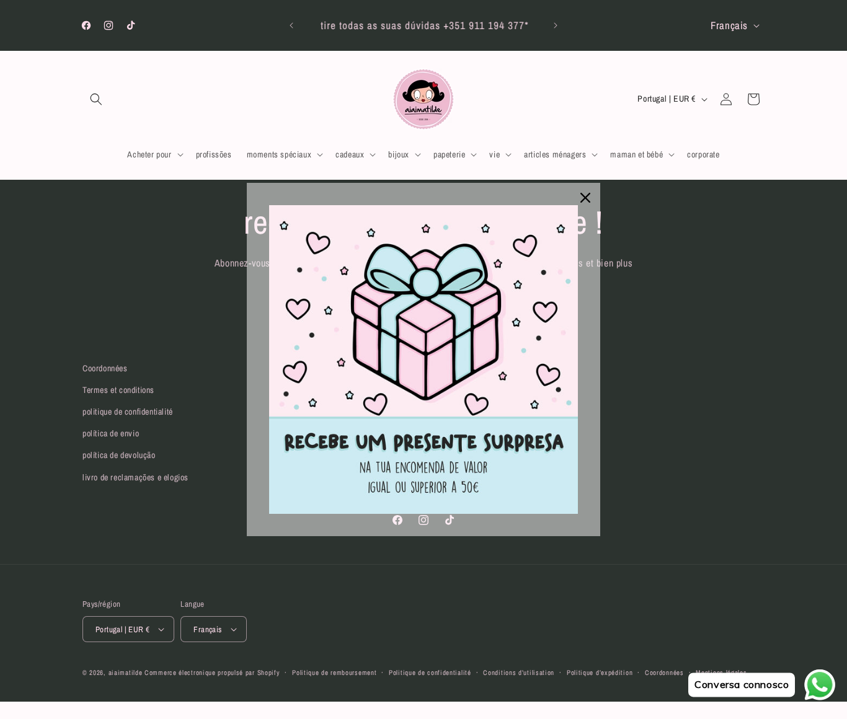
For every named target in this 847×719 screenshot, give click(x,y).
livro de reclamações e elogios (135, 477)
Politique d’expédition (599, 672)
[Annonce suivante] (555, 25)
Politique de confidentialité (430, 672)
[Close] (585, 198)
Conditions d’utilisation (518, 672)
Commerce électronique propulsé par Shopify (212, 672)
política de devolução (119, 455)
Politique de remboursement (334, 672)
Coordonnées (105, 368)
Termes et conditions (118, 389)
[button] (96, 99)
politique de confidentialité (127, 411)
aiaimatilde (126, 672)
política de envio (110, 433)
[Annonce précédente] (291, 25)
